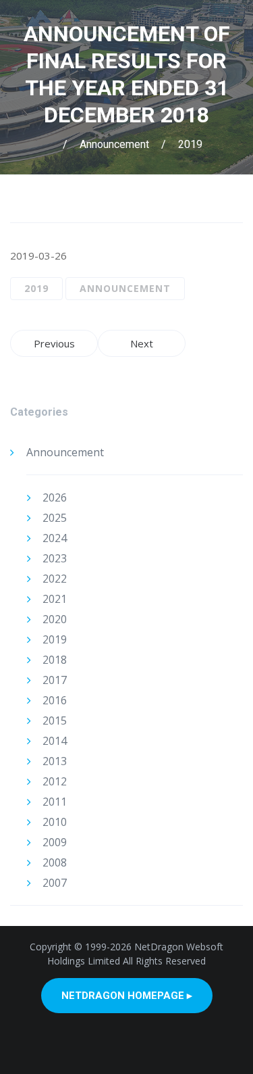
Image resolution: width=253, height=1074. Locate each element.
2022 (55, 578)
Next (141, 343)
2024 (55, 538)
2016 (55, 700)
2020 (55, 619)
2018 (55, 659)
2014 (55, 740)
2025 (55, 517)
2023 (55, 558)
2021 (55, 598)
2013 (55, 761)
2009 (55, 842)
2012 (55, 781)
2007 (55, 882)
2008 (55, 862)
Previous (54, 343)
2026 (55, 497)
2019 (190, 144)
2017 (55, 680)
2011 (55, 801)
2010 (55, 821)
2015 (55, 720)
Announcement (114, 144)
